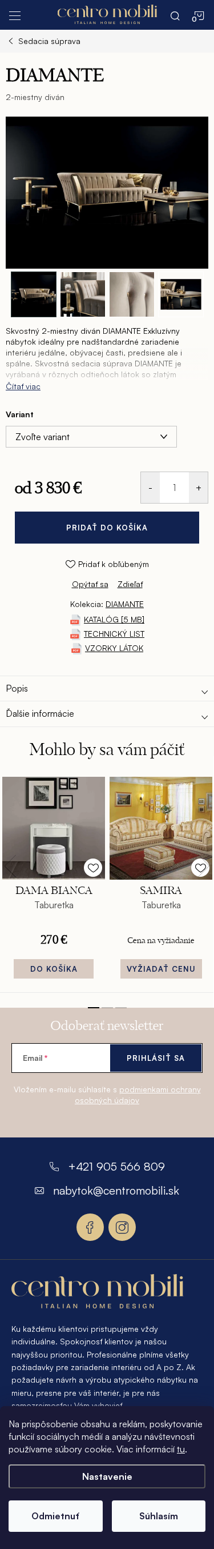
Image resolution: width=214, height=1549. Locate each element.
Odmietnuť (55, 1516)
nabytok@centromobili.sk (116, 1190)
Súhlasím (158, 1516)
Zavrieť (83, 594)
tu (181, 1449)
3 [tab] (121, 1007)
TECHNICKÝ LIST (114, 633)
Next (203, 866)
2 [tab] (107, 1007)
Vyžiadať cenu (161, 968)
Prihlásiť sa (156, 1058)
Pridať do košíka (107, 527)
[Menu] (15, 15)
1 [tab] (93, 1007)
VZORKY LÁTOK (114, 648)
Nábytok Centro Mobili (90, 1227)
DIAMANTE (125, 604)
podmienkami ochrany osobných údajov (138, 1094)
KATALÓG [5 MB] (114, 619)
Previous (10, 866)
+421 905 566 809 (116, 1166)
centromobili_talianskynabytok (122, 1227)
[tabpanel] (53, 881)
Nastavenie (107, 1476)
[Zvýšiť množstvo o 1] (198, 487)
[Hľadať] (175, 15)
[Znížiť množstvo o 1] (150, 487)
